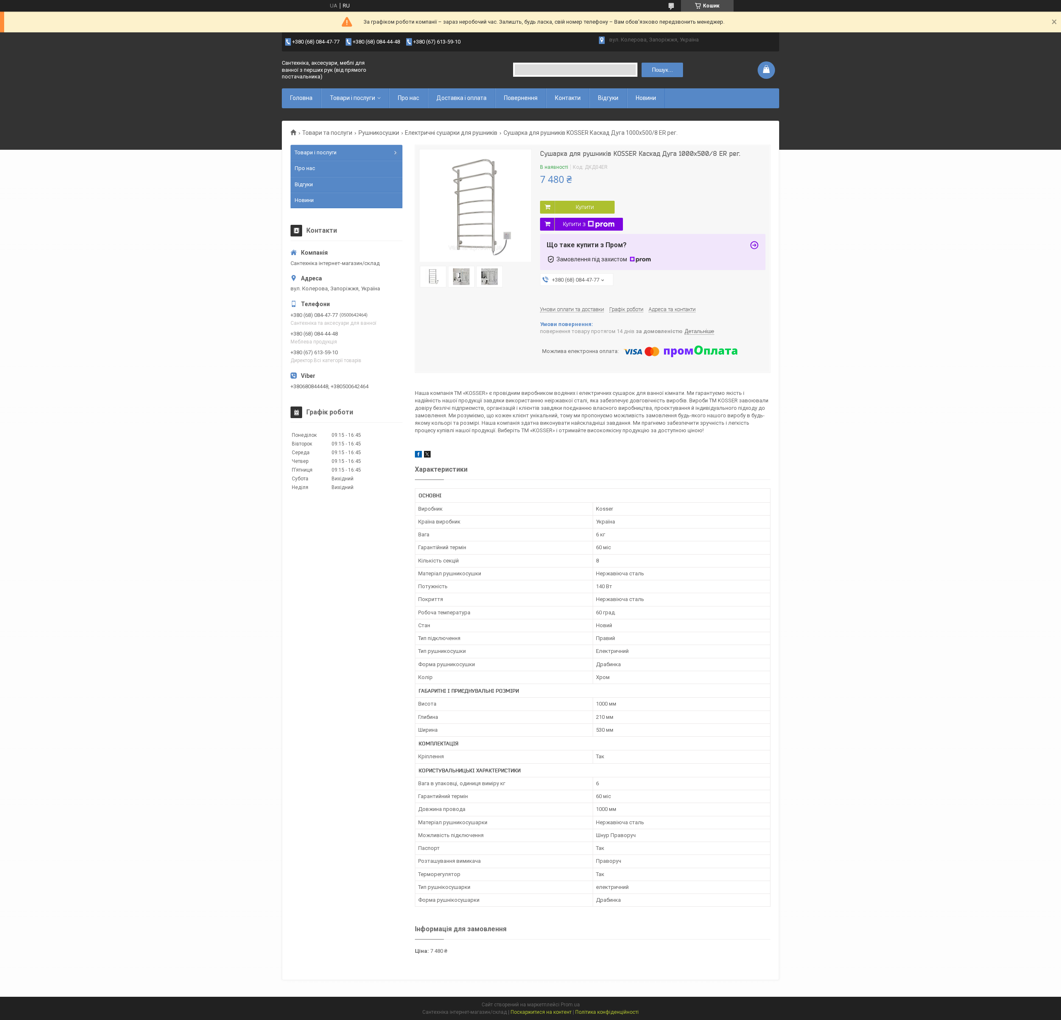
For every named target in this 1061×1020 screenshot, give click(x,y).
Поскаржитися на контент (541, 1012)
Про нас (408, 98)
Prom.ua (570, 1005)
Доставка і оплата (461, 98)
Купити (585, 207)
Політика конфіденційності (607, 1012)
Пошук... (662, 70)
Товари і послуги (352, 98)
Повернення (521, 98)
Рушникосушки (379, 132)
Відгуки (608, 98)
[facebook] (418, 456)
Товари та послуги (327, 132)
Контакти (568, 98)
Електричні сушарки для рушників (451, 132)
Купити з (574, 224)
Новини (646, 98)
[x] (427, 456)
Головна (301, 98)
